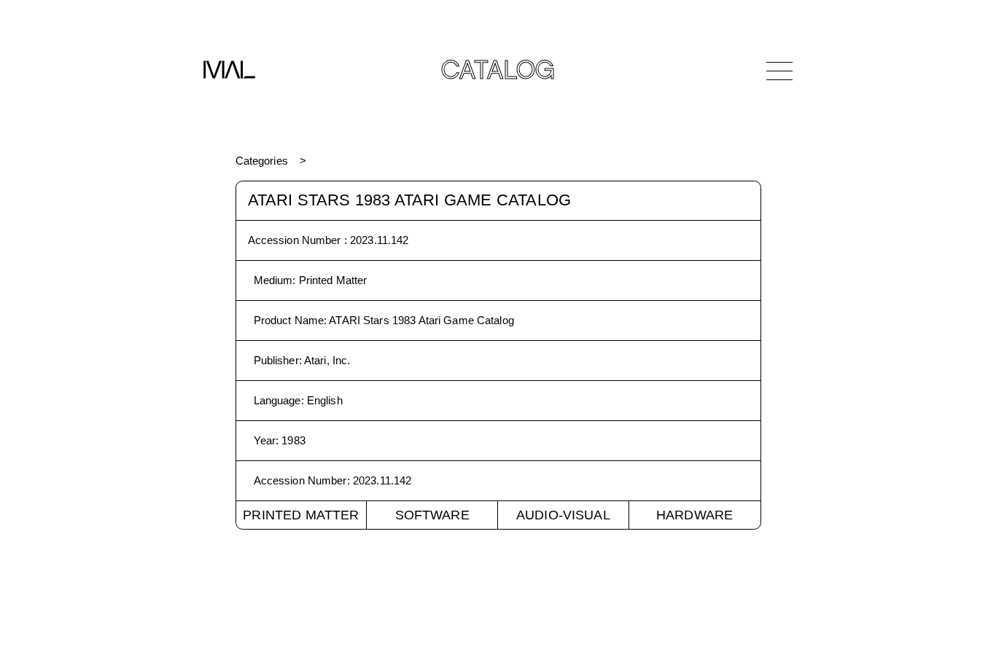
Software (432, 515)
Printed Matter (301, 515)
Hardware (694, 515)
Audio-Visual (563, 515)
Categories (262, 160)
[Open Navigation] (779, 70)
